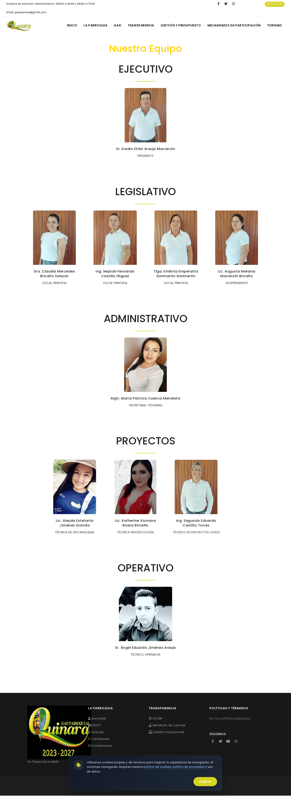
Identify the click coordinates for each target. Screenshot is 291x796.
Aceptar (205, 782)
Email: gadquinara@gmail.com (26, 12)
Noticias (97, 732)
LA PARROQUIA (95, 25)
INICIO (72, 25)
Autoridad (98, 718)
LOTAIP (157, 718)
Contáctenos (101, 746)
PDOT (96, 725)
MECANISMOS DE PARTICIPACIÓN (234, 25)
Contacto (275, 4)
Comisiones (100, 739)
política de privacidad (188, 767)
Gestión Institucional (168, 732)
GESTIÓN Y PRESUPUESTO (181, 25)
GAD (117, 25)
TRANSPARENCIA (141, 25)
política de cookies (157, 767)
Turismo (274, 25)
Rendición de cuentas (168, 725)
